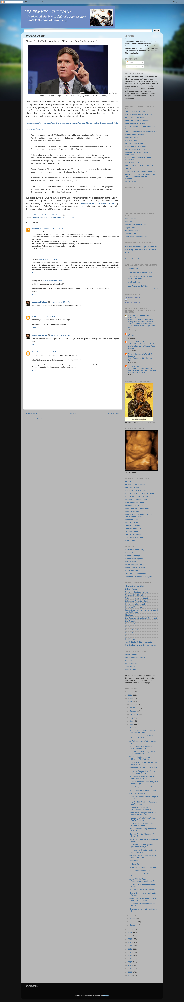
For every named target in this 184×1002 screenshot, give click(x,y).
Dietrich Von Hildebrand (134, 134)
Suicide (128, 168)
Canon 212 (129, 553)
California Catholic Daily (134, 550)
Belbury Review (131, 589)
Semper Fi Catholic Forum (135, 525)
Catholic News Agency (134, 559)
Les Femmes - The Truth (132, 297)
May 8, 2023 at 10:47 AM (47, 316)
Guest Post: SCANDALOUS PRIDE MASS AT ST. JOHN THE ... (143, 899)
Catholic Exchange (132, 556)
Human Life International (135, 604)
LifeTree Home (134, 282)
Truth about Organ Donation (136, 236)
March (132, 919)
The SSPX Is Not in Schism (136, 111)
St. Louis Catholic (132, 531)
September (134, 714)
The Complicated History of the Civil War (141, 131)
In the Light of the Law (134, 505)
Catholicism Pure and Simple (136, 496)
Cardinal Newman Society (135, 490)
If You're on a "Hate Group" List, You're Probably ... (142, 819)
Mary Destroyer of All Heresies (137, 508)
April (132, 915)
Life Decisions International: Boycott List (141, 618)
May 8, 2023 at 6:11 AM (52, 281)
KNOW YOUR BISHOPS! (135, 149)
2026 (130, 692)
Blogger (106, 996)
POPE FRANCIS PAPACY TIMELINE (139, 165)
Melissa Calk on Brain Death (136, 225)
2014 (130, 956)
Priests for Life (131, 627)
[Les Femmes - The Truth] (126, 300)
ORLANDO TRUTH (132, 162)
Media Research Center (134, 565)
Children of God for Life (134, 595)
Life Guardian (130, 219)
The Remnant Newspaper (135, 574)
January (133, 925)
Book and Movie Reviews (135, 123)
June (132, 724)
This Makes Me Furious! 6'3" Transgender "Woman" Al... (141, 808)
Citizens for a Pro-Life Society (137, 598)
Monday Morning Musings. (139, 870)
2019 (130, 939)
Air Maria (128, 481)
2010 (130, 969)
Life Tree (128, 222)
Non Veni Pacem (131, 522)
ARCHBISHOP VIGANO (134, 117)
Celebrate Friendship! (138, 793)
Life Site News (130, 562)
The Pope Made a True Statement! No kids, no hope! (143, 824)
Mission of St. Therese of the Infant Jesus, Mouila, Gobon (139, 515)
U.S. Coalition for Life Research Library (140, 645)
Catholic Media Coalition (134, 259)
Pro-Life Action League (134, 630)
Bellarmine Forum (132, 487)
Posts (130, 62)
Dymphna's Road (135, 334)
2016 (130, 949)
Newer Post (32, 413)
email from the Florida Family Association (97, 203)
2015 (130, 952)
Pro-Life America (131, 633)
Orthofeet (52, 217)
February (134, 922)
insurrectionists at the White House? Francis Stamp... (143, 875)
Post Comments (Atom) (46, 419)
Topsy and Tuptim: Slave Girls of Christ (140, 171)
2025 (130, 695)
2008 (130, 975)
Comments (132, 66)
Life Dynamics (130, 621)
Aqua (34, 316)
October (133, 711)
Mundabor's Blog (132, 519)
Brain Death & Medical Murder (137, 120)
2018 (130, 942)
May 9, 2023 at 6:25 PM (46, 352)
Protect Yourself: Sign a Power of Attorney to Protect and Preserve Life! (140, 249)
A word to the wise (134, 336)
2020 (130, 936)
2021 (130, 933)
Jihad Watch (130, 666)
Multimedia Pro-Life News (135, 568)
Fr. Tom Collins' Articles (134, 143)
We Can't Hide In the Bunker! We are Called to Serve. (142, 777)
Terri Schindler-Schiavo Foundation (139, 642)
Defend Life (133, 268)
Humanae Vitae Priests (134, 607)
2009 (130, 972)
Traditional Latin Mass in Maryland (138, 577)
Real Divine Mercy (132, 230)
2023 (130, 702)
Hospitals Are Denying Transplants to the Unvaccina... (143, 830)
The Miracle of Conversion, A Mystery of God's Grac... (140, 758)
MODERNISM (130, 181)
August (133, 718)
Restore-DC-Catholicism (138, 342)
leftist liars (44, 217)
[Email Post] (64, 215)
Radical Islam (130, 669)
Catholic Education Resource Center (139, 493)
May (132, 727)
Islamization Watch (132, 663)
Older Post (114, 413)
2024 (130, 698)
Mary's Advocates (132, 511)
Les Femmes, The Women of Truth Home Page (140, 277)
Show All (155, 289)
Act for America (131, 654)
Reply (34, 252)
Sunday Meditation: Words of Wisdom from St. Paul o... (140, 747)
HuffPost (35, 217)
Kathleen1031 (37, 229)
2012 (130, 962)
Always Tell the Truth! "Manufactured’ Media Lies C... (142, 880)
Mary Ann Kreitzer (39, 302)
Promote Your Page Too (132, 302)
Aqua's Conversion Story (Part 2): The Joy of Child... (142, 753)
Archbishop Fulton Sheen (135, 484)
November (134, 708)
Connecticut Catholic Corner (136, 499)
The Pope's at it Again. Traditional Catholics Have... (142, 851)
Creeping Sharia (131, 660)
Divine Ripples (134, 366)
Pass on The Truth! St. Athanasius (142, 890)
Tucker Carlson (68, 217)
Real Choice (130, 639)
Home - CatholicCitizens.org (140, 272)
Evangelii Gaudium (132, 137)
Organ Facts (130, 228)
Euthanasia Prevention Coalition (137, 601)
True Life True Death (133, 233)
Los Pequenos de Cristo (138, 286)
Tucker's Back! (135, 864)
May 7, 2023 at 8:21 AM (53, 229)
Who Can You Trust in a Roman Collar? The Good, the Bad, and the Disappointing (140, 176)
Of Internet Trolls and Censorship (142, 867)
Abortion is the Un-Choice (135, 586)
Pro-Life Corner (131, 636)
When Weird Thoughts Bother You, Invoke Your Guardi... (143, 814)
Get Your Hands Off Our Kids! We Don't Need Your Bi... (142, 856)
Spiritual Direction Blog (134, 528)
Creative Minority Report (134, 502)
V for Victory (130, 540)
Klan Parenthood (131, 615)
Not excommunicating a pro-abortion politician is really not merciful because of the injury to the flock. (142, 370)
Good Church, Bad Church (135, 146)
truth (59, 217)
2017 (130, 946)
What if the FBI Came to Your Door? (143, 768)
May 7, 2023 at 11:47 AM (49, 259)
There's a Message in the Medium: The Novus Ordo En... (143, 772)
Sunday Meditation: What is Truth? (143, 790)
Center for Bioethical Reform (136, 592)
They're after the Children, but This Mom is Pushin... (143, 763)
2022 (130, 929)
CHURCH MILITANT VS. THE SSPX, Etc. (141, 114)
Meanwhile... (134, 861)
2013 (130, 959)
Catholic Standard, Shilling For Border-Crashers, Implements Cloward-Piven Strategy (142, 346)
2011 (130, 965)
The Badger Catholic (133, 534)
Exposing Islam (131, 140)
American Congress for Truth (136, 657)
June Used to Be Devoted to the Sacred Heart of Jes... (142, 737)
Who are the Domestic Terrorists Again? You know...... (142, 731)
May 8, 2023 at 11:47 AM (60, 335)
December (134, 704)
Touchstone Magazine (134, 537)
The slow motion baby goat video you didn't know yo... (142, 846)
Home (73, 413)
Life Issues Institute (132, 624)
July (132, 721)
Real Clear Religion (132, 571)
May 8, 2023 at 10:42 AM (60, 302)
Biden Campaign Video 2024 (140, 787)
